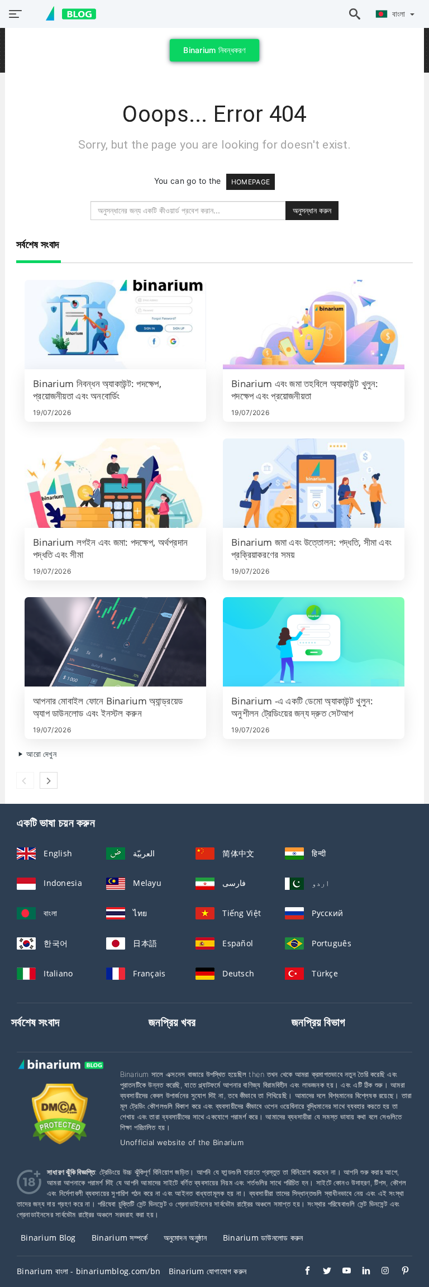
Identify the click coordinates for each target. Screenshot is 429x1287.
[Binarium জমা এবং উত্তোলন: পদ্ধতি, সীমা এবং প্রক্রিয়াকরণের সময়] (313, 483)
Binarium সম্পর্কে (119, 1237)
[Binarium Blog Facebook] (302, 1271)
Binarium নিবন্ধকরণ (214, 50)
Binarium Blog (48, 1237)
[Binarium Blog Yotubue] (341, 1271)
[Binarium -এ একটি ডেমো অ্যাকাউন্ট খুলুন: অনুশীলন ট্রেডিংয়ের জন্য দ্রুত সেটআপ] (313, 642)
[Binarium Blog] (60, 1075)
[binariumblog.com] (65, 14)
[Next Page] (49, 780)
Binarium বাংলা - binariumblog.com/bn (88, 1271)
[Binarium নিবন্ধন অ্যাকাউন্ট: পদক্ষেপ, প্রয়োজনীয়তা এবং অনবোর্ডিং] (115, 324)
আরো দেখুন (40, 754)
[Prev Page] (25, 780)
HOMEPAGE (250, 182)
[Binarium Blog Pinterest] (399, 1271)
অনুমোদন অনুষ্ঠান (185, 1237)
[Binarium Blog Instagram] (380, 1271)
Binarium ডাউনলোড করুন (263, 1237)
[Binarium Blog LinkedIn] (360, 1271)
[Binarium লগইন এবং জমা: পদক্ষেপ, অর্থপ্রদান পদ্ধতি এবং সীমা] (115, 483)
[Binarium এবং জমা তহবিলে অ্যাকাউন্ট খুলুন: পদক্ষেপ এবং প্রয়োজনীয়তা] (313, 324)
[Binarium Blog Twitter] (321, 1271)
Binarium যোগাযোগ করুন (208, 1271)
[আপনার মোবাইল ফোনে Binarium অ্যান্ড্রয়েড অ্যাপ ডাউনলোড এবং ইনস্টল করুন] (115, 642)
